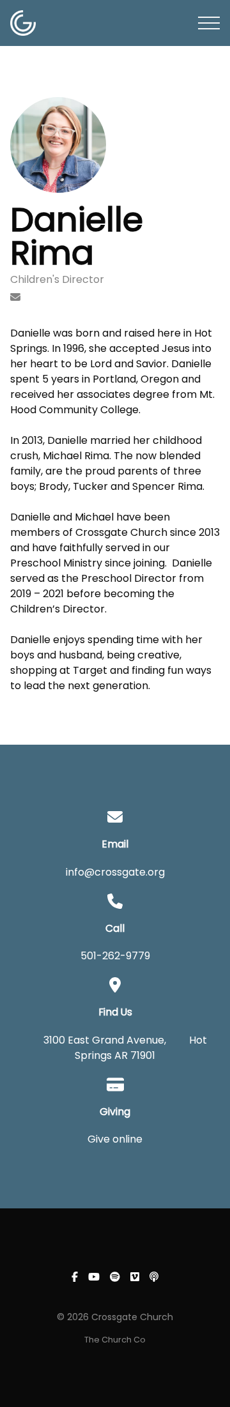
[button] (209, 23)
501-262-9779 (115, 955)
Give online (115, 1139)
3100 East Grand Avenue (103, 1040)
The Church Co (115, 1339)
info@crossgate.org (115, 872)
